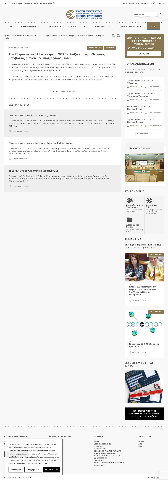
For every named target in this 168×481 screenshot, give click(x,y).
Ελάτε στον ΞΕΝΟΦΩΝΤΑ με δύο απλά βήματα (144, 345)
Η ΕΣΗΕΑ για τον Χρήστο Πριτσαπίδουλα (33, 170)
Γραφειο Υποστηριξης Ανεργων (107, 456)
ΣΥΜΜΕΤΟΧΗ (144, 54)
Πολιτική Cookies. (41, 463)
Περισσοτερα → (144, 134)
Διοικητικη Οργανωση (103, 444)
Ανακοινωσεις (28, 26)
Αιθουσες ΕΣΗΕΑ (140, 148)
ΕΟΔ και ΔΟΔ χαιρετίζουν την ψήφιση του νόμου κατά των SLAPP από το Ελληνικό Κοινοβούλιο (142, 291)
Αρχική (7, 35)
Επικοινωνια (46, 3)
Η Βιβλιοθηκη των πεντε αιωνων (107, 451)
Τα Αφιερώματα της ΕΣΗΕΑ (134, 227)
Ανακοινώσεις (18, 35)
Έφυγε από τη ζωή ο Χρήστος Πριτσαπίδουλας (141, 120)
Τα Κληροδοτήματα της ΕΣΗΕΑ (134, 208)
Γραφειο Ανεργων (129, 26)
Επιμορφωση (101, 26)
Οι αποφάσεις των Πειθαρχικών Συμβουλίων (154, 209)
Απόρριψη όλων (33, 470)
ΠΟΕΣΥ (141, 441)
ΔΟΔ (140, 444)
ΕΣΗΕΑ (84, 14)
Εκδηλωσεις (76, 26)
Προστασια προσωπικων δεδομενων (109, 463)
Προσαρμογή (16, 470)
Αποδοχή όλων (51, 470)
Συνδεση (160, 3)
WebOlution (158, 477)
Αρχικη (96, 441)
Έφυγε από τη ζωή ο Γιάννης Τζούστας (33, 115)
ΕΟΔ (140, 446)
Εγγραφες (110, 48)
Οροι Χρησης (99, 465)
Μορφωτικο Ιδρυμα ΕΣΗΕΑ (104, 453)
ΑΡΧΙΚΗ (11, 26)
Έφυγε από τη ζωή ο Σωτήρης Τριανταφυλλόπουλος (41, 143)
